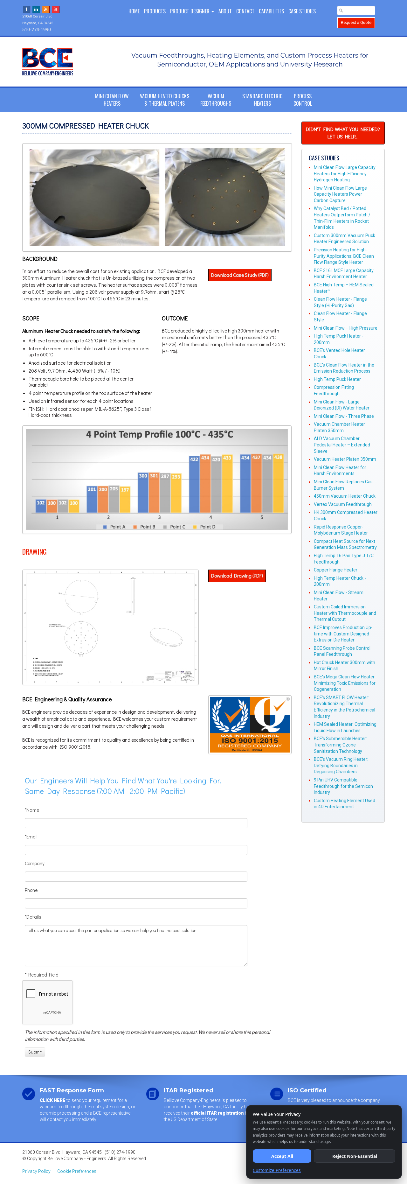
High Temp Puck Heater (337, 379)
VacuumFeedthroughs (215, 99)
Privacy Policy (36, 1171)
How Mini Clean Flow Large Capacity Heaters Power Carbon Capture (340, 194)
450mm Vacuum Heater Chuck (345, 496)
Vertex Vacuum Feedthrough (343, 504)
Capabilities (271, 11)
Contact (245, 11)
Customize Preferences (277, 1170)
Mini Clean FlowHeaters (112, 99)
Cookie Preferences (76, 1171)
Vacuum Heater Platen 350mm (345, 459)
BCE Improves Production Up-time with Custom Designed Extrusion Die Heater (343, 633)
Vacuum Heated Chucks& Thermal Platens (164, 99)
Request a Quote (356, 22)
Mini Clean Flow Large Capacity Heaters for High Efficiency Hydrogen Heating (345, 173)
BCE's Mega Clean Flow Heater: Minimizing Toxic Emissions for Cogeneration (345, 683)
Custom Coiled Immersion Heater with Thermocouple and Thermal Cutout (345, 613)
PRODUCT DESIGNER (190, 11)
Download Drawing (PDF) (237, 575)
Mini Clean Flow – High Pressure (345, 328)
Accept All (282, 1156)
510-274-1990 (36, 29)
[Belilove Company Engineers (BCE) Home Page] (64, 61)
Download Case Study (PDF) (240, 275)
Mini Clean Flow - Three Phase (344, 416)
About (225, 11)
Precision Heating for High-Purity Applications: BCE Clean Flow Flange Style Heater (344, 256)
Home (134, 11)
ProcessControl (302, 99)
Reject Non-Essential (354, 1156)
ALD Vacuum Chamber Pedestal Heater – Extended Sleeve (342, 444)
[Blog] (46, 9)
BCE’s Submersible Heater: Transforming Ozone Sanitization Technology (340, 744)
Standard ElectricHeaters (262, 99)
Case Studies (302, 11)
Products (155, 11)
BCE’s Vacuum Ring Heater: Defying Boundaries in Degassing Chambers (341, 765)
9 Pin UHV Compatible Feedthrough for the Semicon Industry (343, 786)
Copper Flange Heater (335, 569)
